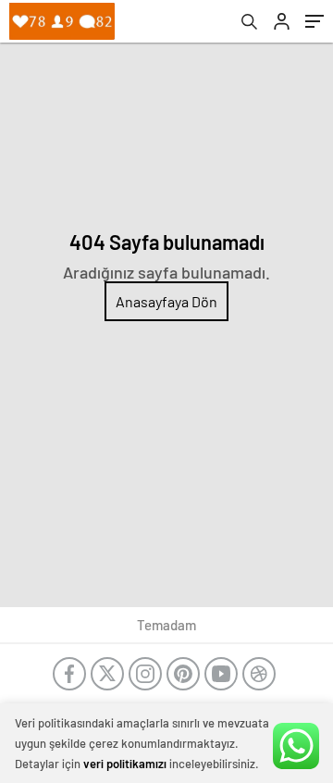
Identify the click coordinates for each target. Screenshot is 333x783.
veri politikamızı (124, 763)
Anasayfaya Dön (166, 301)
